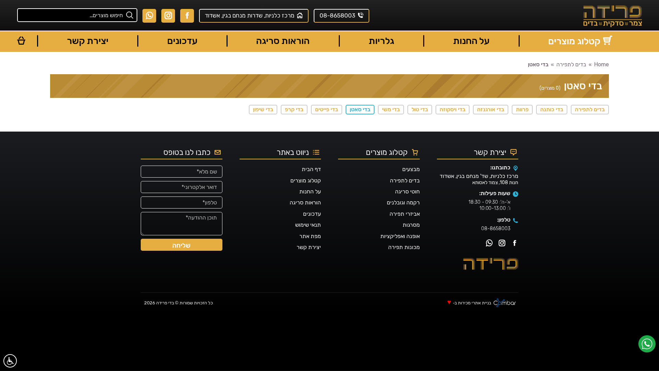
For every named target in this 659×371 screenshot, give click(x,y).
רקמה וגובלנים (403, 202)
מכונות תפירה (404, 247)
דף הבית (311, 169)
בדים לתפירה (405, 180)
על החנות (310, 191)
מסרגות (411, 225)
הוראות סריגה (305, 202)
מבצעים (411, 169)
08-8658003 (495, 229)
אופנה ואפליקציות (400, 236)
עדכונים (312, 214)
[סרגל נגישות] (10, 361)
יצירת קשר (309, 247)
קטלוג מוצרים (305, 180)
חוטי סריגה (407, 191)
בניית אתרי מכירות (474, 303)
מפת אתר (310, 236)
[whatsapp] (649, 346)
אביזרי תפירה (405, 214)
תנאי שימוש (308, 225)
